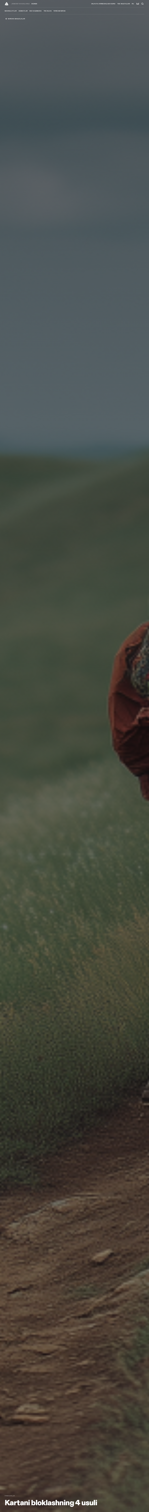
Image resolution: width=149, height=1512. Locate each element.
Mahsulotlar (11, 11)
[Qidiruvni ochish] (142, 4)
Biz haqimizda (36, 11)
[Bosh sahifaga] (6, 4)
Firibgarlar (10, 1496)
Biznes (34, 4)
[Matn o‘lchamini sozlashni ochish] (138, 4)
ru (133, 4)
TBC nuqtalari (123, 4)
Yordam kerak (59, 11)
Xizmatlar (23, 11)
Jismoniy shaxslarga (20, 4)
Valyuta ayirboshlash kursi (103, 4)
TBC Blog (48, 11)
